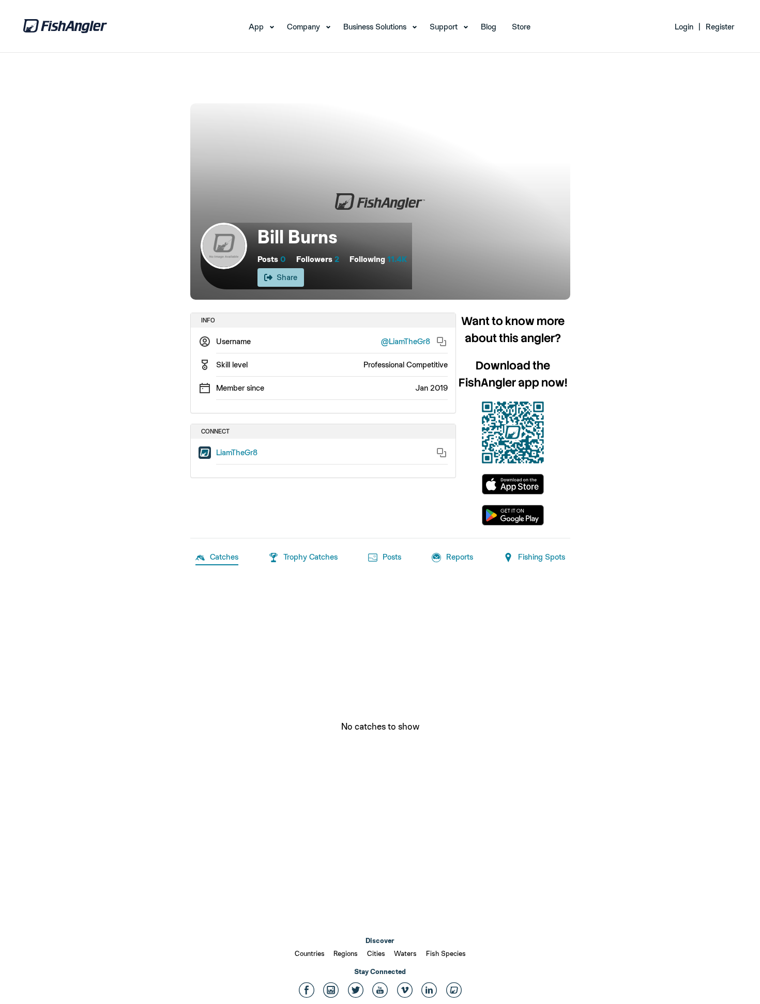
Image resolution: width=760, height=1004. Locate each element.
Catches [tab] (224, 556)
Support (444, 26)
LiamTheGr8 (236, 452)
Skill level (232, 364)
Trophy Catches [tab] (310, 556)
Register (720, 26)
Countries (310, 953)
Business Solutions (374, 26)
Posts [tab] (392, 556)
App (256, 26)
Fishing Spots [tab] (541, 556)
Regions (345, 953)
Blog (488, 26)
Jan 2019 (431, 387)
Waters (405, 953)
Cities (376, 953)
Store (521, 26)
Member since (240, 387)
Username (233, 341)
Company (303, 26)
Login (684, 26)
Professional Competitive (405, 364)
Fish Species (446, 953)
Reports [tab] (459, 556)
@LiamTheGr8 (405, 341)
